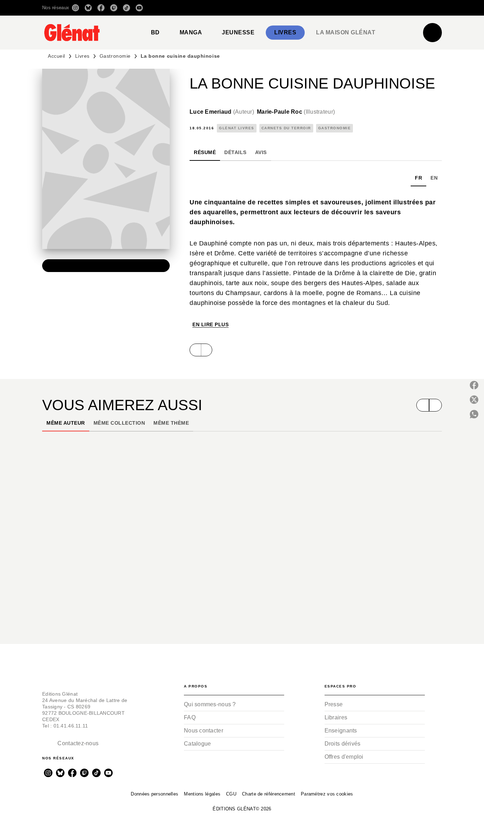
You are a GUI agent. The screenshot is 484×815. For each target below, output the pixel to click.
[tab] (155, 33)
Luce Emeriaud (222, 112)
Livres (82, 56)
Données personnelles (154, 794)
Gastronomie (115, 56)
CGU (231, 794)
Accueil (56, 56)
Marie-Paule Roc (296, 112)
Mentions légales (202, 794)
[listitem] (75, 7)
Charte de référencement (268, 794)
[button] (342, 7)
